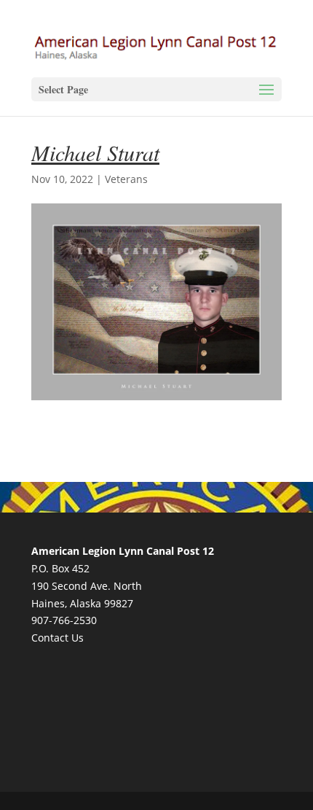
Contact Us (57, 638)
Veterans (126, 179)
